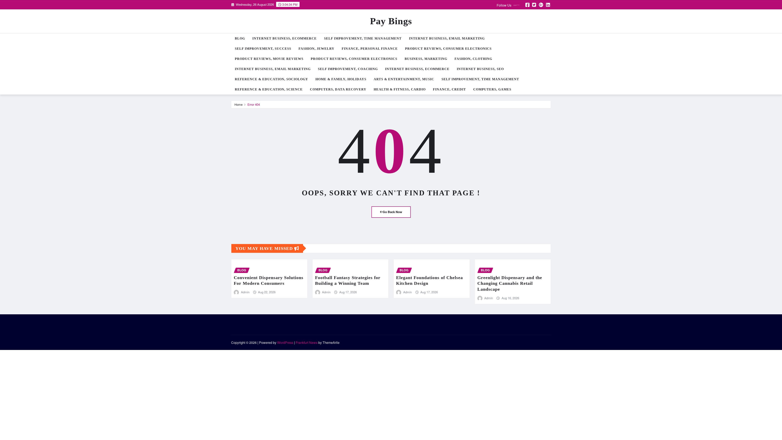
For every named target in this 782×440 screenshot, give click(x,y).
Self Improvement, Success (263, 48)
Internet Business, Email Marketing (447, 38)
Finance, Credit (449, 89)
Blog (240, 38)
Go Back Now (392, 212)
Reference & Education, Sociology (271, 79)
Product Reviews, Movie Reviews (269, 58)
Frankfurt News (306, 342)
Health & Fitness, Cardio (400, 89)
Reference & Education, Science (269, 89)
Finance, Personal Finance (370, 48)
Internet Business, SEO (480, 69)
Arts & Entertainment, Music (404, 79)
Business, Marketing (426, 58)
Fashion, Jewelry (316, 48)
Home (238, 104)
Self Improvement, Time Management (363, 38)
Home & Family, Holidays (340, 79)
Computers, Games (492, 89)
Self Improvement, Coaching (348, 69)
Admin (245, 292)
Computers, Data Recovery (338, 89)
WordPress (285, 342)
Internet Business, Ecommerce (284, 38)
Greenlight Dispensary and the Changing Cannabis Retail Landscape (509, 283)
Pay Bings (391, 21)
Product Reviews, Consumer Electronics (448, 48)
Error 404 (253, 104)
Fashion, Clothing (473, 58)
